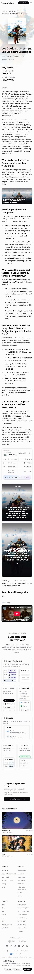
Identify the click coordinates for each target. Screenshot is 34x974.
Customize (16, 969)
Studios (20, 892)
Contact (4, 918)
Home (3, 11)
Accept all (26, 969)
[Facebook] (19, 946)
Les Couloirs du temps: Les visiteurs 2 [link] (13, 13)
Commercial (21, 877)
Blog (3, 908)
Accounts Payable (7, 880)
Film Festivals (22, 921)
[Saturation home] (8, 3)
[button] (12, 463)
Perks (3, 887)
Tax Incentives (22, 914)
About (3, 904)
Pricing (4, 884)
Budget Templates (23, 908)
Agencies (21, 896)
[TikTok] (23, 946)
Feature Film (22, 870)
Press (3, 921)
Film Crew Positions (24, 911)
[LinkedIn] (15, 946)
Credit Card (5, 877)
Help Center (5, 928)
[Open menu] (29, 3)
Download (27, 201)
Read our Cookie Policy (23, 965)
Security (20, 931)
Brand (3, 911)
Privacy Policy (24, 951)
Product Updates (7, 924)
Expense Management (9, 874)
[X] (27, 946)
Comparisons (22, 904)
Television (21, 874)
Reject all (7, 969)
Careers (4, 914)
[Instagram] (11, 946)
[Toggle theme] (7, 950)
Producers (21, 884)
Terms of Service (15, 951)
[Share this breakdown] (29, 453)
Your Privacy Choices (18, 954)
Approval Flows (22, 928)
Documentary (22, 880)
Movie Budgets (12, 11)
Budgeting (5, 870)
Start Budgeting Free (15, 799)
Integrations (22, 924)
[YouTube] (7, 946)
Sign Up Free (22, 3)
